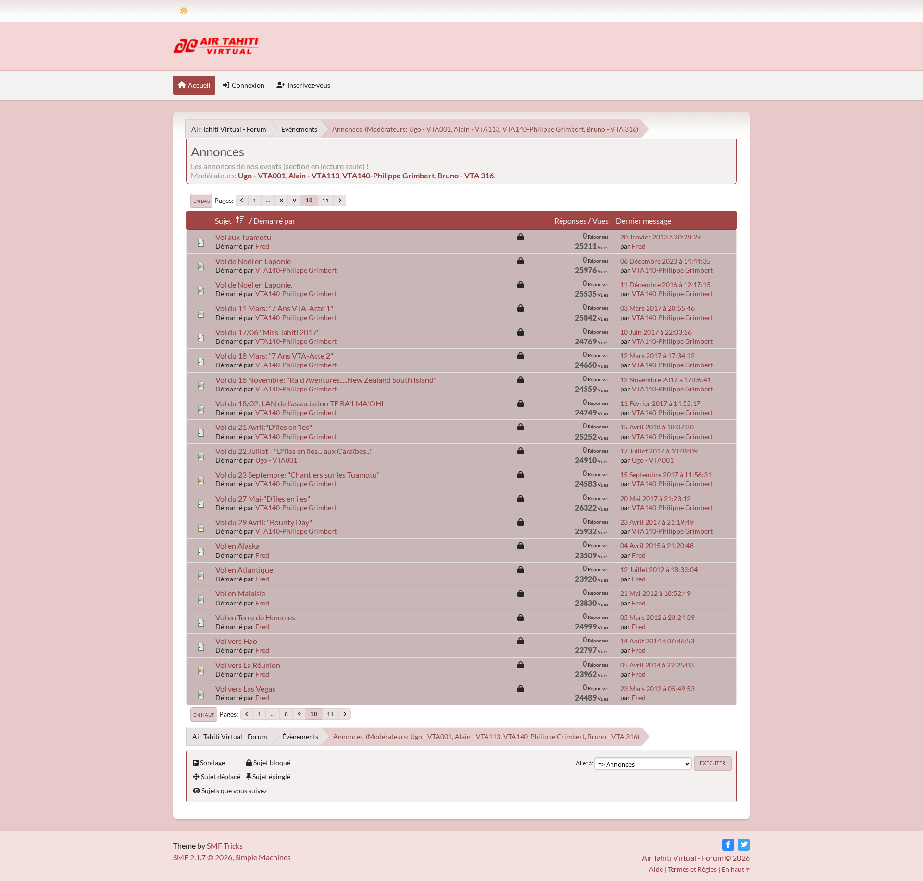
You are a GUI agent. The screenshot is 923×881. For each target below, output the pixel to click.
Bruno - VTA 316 (611, 129)
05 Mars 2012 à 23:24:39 (657, 617)
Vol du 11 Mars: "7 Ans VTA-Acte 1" (274, 308)
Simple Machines (263, 857)
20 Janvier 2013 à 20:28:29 (660, 237)
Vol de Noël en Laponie (253, 260)
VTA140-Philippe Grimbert (543, 129)
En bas (201, 201)
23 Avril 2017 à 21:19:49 (657, 522)
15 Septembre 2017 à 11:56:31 (665, 474)
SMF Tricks (225, 845)
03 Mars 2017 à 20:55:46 (657, 308)
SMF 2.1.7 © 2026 (202, 857)
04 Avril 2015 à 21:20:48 (657, 545)
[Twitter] (744, 845)
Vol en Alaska (237, 545)
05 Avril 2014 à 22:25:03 (657, 665)
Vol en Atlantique (244, 569)
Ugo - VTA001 (430, 129)
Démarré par (274, 220)
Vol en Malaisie (240, 593)
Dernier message (643, 220)
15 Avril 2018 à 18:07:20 (657, 427)
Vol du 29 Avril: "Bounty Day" (263, 522)
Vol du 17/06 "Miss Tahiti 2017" (267, 332)
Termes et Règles (692, 869)
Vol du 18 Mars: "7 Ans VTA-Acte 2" (274, 355)
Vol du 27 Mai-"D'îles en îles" (262, 498)
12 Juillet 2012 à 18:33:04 (659, 570)
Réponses (570, 220)
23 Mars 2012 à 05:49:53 (657, 688)
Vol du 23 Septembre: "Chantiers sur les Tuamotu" (297, 474)
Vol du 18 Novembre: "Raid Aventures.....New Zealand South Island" (326, 379)
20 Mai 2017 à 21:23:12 (655, 498)
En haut (203, 714)
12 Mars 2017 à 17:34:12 (657, 356)
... (268, 200)
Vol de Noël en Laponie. (253, 284)
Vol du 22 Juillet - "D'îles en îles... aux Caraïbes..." (294, 450)
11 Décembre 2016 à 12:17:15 (665, 284)
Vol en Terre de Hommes (255, 617)
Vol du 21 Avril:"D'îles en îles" (263, 426)
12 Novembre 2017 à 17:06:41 (665, 380)
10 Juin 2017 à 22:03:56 (656, 332)
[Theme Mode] (184, 11)
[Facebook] (728, 845)
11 (325, 200)
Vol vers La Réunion (247, 664)
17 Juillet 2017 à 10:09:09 (659, 451)
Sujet (223, 220)
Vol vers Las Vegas (245, 688)
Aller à (584, 763)
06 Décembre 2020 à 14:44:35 (665, 261)
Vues (600, 220)
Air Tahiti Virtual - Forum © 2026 (696, 857)
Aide (656, 869)
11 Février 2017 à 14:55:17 (660, 403)
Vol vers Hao (236, 640)
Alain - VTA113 (476, 129)
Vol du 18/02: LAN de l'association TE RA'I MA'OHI (299, 403)
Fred (262, 246)
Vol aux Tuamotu (243, 236)
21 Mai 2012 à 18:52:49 (655, 593)
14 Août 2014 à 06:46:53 (657, 641)
